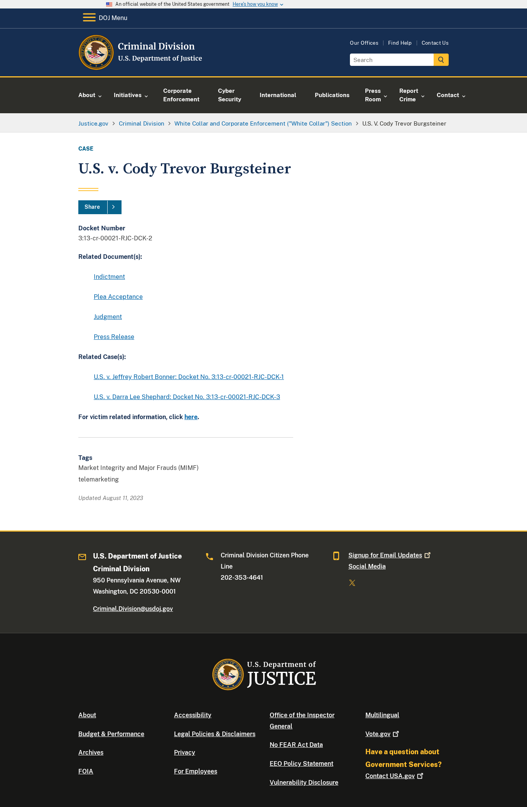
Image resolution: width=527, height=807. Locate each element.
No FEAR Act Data (296, 744)
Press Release (114, 337)
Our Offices (364, 43)
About (87, 715)
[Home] (141, 67)
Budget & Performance (111, 734)
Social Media (367, 566)
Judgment (108, 316)
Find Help (400, 43)
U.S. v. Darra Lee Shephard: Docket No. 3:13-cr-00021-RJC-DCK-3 (187, 397)
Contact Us (435, 43)
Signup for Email (385, 555)
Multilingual (382, 715)
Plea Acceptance (118, 296)
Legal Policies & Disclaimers (214, 734)
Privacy (184, 752)
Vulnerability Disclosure (304, 782)
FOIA (85, 771)
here (191, 417)
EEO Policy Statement (301, 763)
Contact (390, 776)
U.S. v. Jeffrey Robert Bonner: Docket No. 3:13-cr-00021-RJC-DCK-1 (189, 377)
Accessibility (192, 715)
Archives (90, 752)
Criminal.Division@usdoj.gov (133, 608)
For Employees (195, 771)
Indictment (109, 276)
